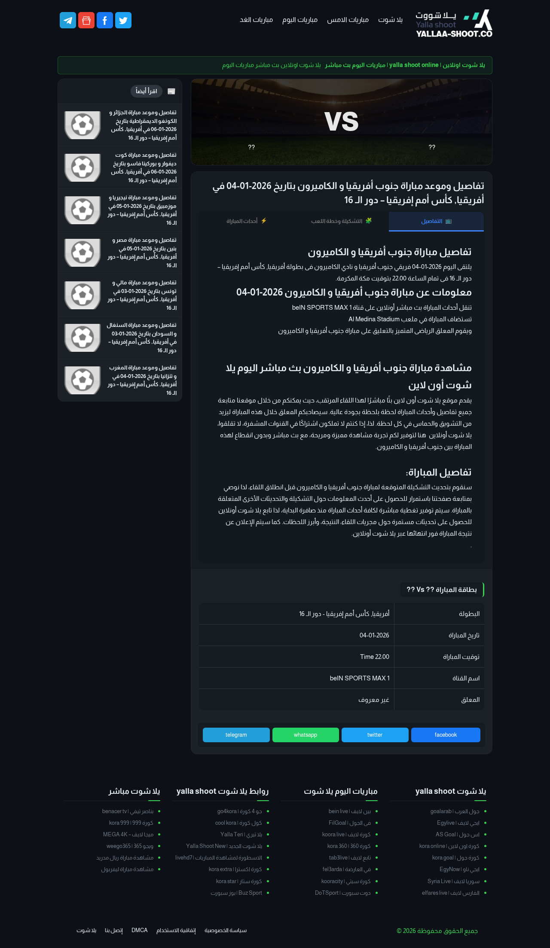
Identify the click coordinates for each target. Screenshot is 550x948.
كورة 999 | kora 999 (131, 823)
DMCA (139, 930)
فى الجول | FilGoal (350, 823)
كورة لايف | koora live (346, 834)
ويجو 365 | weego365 (130, 846)
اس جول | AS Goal (458, 834)
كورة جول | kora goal (456, 857)
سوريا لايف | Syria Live (454, 881)
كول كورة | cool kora (238, 823)
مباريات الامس (348, 19)
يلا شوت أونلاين (374, 533)
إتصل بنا (114, 930)
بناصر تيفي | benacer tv (127, 811)
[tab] (436, 222)
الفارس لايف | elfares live (451, 893)
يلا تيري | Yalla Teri (241, 834)
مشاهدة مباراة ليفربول (127, 869)
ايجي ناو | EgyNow (460, 869)
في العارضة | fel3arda (347, 869)
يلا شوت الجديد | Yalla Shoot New (224, 846)
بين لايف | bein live (350, 811)
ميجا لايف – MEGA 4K (128, 834)
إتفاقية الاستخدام (176, 930)
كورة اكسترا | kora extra (235, 869)
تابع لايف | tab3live (350, 857)
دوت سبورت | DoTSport (343, 893)
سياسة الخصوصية (226, 930)
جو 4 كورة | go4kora (239, 811)
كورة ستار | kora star (239, 881)
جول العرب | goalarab (455, 811)
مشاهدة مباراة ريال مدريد (124, 857)
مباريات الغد (256, 19)
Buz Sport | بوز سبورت (236, 893)
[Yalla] (454, 23)
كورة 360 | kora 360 (349, 846)
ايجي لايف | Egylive (458, 823)
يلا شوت (390, 19)
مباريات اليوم (300, 19)
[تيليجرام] (68, 20)
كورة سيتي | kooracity (346, 881)
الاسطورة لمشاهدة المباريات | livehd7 (218, 857)
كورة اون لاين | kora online (449, 846)
